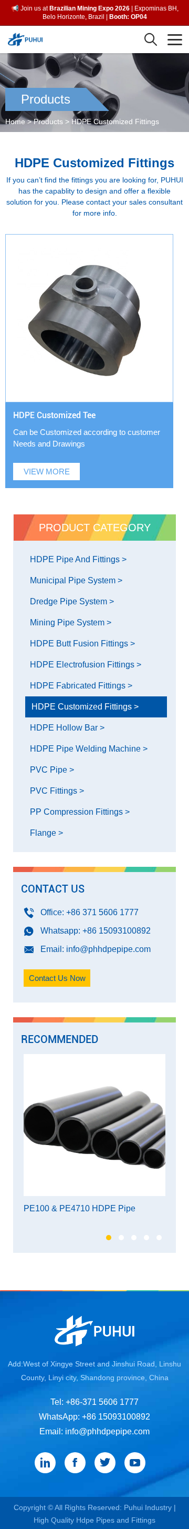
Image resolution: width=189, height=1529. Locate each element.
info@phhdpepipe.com (108, 949)
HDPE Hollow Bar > (67, 727)
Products (48, 121)
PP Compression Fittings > (80, 811)
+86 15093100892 (116, 930)
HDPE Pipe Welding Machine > (89, 748)
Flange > (46, 832)
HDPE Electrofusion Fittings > (85, 664)
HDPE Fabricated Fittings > (81, 685)
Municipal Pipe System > (76, 580)
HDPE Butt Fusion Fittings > (82, 643)
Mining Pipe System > (70, 622)
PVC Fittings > (57, 790)
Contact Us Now (57, 978)
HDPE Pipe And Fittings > (78, 559)
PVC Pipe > (52, 769)
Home (15, 121)
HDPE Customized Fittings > (85, 706)
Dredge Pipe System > (72, 601)
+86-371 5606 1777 (102, 1402)
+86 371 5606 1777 (102, 912)
